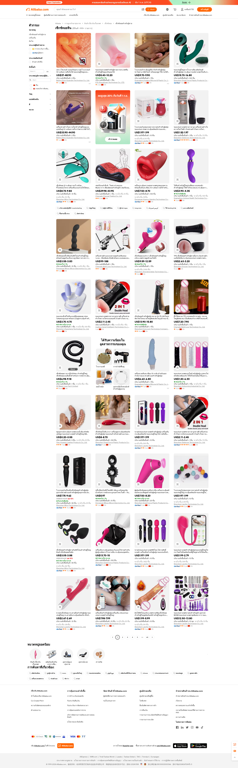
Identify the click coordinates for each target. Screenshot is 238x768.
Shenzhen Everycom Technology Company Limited (152, 329)
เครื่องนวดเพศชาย (38, 679)
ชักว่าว (67, 679)
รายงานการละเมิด (147, 720)
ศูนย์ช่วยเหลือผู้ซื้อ (146, 696)
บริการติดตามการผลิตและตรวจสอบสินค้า (80, 716)
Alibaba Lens (39, 746)
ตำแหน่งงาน (36, 710)
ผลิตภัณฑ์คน (36, 673)
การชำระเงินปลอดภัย (75, 696)
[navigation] (40, 331)
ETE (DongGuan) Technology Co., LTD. (109, 82)
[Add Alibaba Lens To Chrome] (65, 745)
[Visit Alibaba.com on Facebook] (177, 727)
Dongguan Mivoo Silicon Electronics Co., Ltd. (73, 268)
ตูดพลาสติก (193, 673)
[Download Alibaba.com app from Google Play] (198, 745)
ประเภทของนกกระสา (162, 673)
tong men (138, 208)
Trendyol (145, 757)
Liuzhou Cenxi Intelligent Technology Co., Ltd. (112, 327)
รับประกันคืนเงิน (73, 701)
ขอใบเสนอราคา (109, 701)
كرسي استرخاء (153, 208)
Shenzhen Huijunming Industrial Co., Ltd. (189, 386)
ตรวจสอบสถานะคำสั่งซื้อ (185, 705)
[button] (142, 9)
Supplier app (128, 746)
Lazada (119, 757)
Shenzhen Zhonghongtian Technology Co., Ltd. (152, 272)
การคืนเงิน (144, 710)
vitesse (145, 673)
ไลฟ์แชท (143, 701)
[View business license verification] (141, 764)
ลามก (78, 679)
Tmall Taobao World (106, 757)
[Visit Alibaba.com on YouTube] (197, 727)
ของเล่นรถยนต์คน (95, 673)
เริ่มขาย (179, 701)
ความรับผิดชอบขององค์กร (41, 705)
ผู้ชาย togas (124, 208)
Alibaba (58, 23)
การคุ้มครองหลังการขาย (76, 710)
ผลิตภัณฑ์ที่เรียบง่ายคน (128, 673)
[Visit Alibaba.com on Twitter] (187, 727)
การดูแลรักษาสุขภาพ (73, 23)
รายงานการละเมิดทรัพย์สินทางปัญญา (154, 715)
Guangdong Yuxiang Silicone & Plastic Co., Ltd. (152, 80)
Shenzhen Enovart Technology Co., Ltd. (189, 266)
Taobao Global (129, 757)
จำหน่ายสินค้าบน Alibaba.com (187, 696)
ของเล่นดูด (179, 673)
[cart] (175, 10)
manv (64, 673)
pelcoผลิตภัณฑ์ (188, 208)
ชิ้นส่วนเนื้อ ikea (64, 213)
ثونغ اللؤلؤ (111, 673)
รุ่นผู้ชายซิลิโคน (107, 208)
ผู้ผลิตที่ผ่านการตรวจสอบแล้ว (114, 696)
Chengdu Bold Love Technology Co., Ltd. (111, 266)
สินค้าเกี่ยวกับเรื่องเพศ (92, 23)
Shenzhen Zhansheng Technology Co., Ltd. (72, 329)
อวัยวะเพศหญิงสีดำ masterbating (70, 208)
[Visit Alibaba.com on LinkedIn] (182, 727)
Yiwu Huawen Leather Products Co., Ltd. (71, 442)
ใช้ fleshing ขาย (170, 208)
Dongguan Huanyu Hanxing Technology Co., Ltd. (152, 199)
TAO (138, 757)
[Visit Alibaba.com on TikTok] (202, 727)
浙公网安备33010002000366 (159, 764)
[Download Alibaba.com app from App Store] (180, 745)
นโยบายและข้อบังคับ (75, 722)
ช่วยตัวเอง (54, 679)
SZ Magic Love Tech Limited (67, 386)
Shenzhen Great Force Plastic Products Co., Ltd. (191, 80)
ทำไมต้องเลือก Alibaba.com (41, 696)
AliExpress (84, 757)
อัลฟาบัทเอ (80, 213)
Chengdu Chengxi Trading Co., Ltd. (108, 196)
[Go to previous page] (112, 637)
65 (147, 637)
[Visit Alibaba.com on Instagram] (192, 727)
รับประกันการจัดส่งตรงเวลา (77, 705)
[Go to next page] (152, 637)
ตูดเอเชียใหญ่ (77, 673)
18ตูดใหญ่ (92, 208)
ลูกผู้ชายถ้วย (51, 673)
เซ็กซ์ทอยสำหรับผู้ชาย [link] (123, 23)
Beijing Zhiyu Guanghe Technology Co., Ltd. (72, 80)
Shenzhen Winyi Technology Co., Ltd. (70, 199)
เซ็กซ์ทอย (108, 23)
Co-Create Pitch (37, 701)
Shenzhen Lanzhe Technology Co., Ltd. (149, 141)
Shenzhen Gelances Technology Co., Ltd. (189, 138)
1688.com (93, 757)
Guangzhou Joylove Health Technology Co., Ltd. (191, 198)
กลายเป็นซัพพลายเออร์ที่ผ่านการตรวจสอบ (190, 711)
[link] (235, 744)
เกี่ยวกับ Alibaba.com (39, 691)
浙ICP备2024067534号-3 (182, 764)
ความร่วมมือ (180, 717)
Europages (155, 757)
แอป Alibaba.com (163, 746)
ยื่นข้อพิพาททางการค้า (148, 705)
